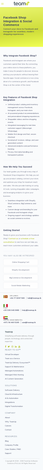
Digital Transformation (14, 406)
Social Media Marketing (20, 285)
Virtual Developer (12, 354)
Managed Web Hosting (14, 375)
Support (8, 453)
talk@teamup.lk (34, 298)
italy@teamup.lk (29, 310)
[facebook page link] (5, 346)
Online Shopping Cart (20, 262)
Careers (8, 426)
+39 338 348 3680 (11, 310)
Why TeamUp (10, 422)
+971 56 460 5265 (11, 322)
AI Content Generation (14, 379)
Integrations (10, 402)
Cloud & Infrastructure (13, 394)
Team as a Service (12, 358)
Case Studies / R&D (13, 449)
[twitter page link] (9, 346)
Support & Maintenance (14, 366)
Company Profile (11, 445)
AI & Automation (11, 398)
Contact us (13, 238)
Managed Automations (14, 371)
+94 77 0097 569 (17, 298)
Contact (8, 430)
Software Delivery (12, 390)
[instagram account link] (12, 346)
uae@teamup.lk (29, 322)
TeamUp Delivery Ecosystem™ (17, 362)
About (7, 417)
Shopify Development (20, 270)
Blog (7, 441)
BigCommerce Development (20, 278)
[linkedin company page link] (16, 346)
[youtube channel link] (19, 346)
